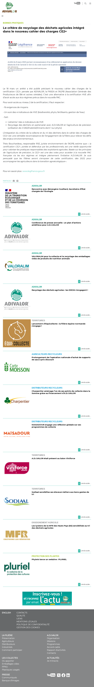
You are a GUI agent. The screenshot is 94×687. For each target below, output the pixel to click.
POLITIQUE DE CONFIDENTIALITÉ (33, 624)
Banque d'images (10, 680)
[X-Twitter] (58, 676)
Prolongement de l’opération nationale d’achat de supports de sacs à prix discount (61, 358)
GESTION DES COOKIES (28, 627)
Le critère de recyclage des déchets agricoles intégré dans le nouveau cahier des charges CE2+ (43, 29)
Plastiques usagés (11, 670)
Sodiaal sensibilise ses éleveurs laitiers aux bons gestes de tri (60, 493)
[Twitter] (17, 181)
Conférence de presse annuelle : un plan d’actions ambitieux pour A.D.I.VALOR (56, 224)
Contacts (51, 653)
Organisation (53, 638)
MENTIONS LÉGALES (27, 621)
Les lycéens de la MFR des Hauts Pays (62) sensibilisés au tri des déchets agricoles (61, 527)
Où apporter (8, 661)
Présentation (8, 638)
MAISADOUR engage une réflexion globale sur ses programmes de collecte (56, 426)
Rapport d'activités (56, 650)
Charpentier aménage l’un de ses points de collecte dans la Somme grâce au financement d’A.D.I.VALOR (61, 392)
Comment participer (12, 650)
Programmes (53, 644)
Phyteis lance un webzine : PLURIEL (49, 559)
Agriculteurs (8, 641)
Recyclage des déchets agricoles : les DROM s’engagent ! (60, 290)
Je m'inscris (52, 661)
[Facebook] (14, 181)
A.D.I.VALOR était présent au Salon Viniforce (53, 458)
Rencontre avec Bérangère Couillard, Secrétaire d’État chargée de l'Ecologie (58, 190)
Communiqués (9, 677)
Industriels (7, 647)
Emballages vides (10, 664)
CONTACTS (22, 613)
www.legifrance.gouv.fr (34, 171)
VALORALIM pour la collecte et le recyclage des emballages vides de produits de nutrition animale (61, 257)
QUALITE (21, 616)
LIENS (19, 618)
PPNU (5, 667)
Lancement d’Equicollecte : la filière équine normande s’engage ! (58, 325)
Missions (51, 641)
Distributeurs (8, 644)
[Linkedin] (68, 676)
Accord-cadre (53, 647)
